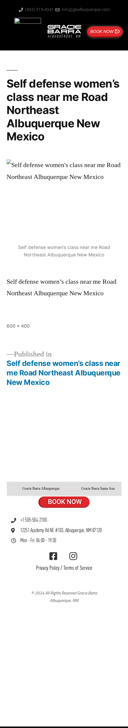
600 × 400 (18, 326)
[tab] (36, 489)
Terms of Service (77, 568)
